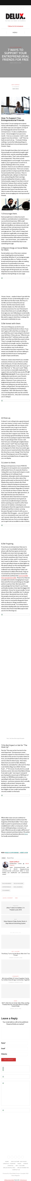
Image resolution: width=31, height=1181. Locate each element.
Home (7, 1161)
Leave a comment (7, 898)
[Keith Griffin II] (5, 864)
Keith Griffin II (15, 84)
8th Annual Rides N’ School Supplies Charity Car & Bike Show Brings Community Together (15, 979)
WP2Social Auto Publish (9, 1180)
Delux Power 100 (23, 1167)
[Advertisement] (15, 1094)
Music (15, 1000)
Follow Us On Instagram (15, 26)
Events (26, 1163)
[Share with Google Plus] (17, 66)
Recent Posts (10, 858)
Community (15, 976)
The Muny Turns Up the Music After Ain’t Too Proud (15, 954)
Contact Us (16, 1169)
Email (3, 1048)
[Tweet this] (14, 66)
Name (3, 1043)
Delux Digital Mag (9, 1167)
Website (4, 1054)
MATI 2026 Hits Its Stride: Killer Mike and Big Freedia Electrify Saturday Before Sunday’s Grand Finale (15, 1004)
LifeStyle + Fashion (9, 1163)
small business (18, 887)
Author (3, 858)
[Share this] (12, 66)
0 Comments (15, 86)
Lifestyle (10, 1165)
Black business (6, 883)
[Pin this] (19, 66)
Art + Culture (15, 951)
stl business (5, 890)
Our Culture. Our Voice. (19, 1161)
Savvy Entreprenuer (15, 47)
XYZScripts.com (23, 1180)
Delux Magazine (18, 883)
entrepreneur (6, 887)
